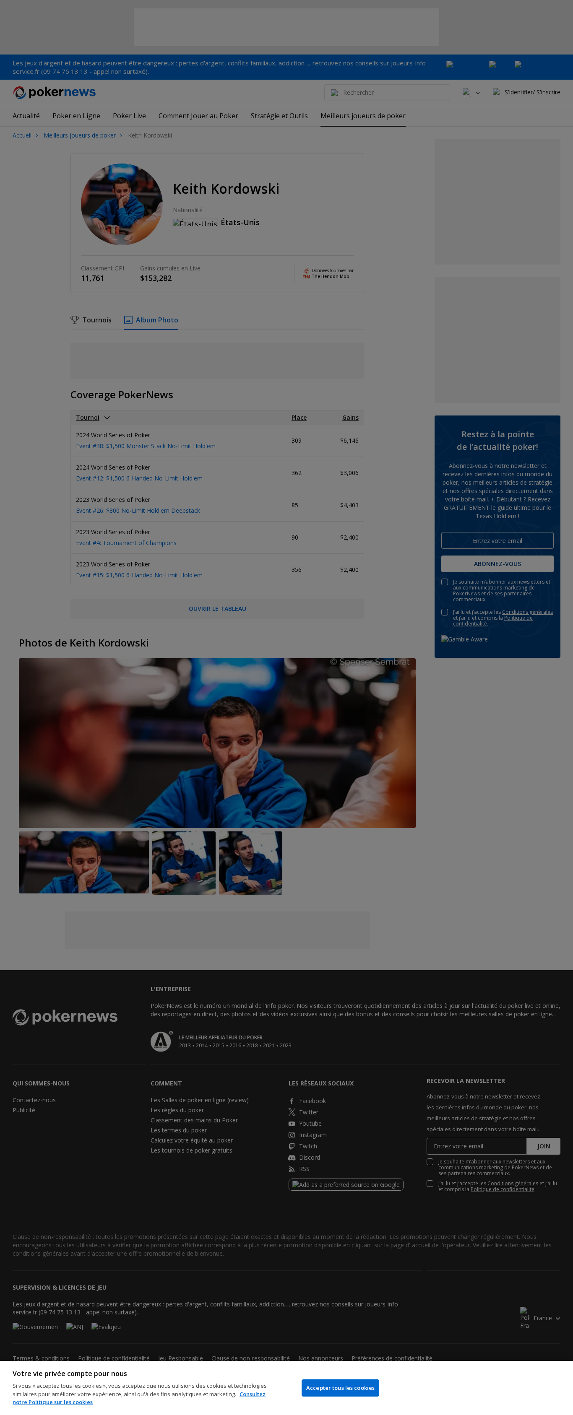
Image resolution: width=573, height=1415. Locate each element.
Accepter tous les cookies (340, 1388)
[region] (286, 1388)
